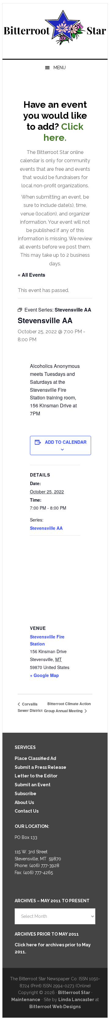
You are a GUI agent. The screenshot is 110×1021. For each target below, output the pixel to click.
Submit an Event (32, 784)
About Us (24, 802)
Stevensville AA (46, 528)
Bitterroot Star (55, 28)
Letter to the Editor (36, 775)
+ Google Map (44, 675)
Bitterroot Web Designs (55, 1006)
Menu (59, 67)
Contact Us (26, 811)
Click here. (63, 132)
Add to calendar (65, 442)
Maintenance (25, 999)
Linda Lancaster (76, 999)
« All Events (31, 274)
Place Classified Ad (35, 758)
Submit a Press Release (40, 767)
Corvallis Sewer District (30, 707)
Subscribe (25, 793)
